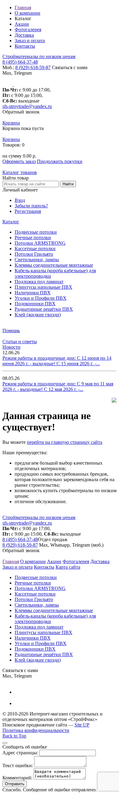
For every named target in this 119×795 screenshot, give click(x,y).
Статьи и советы (19, 341)
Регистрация (28, 211)
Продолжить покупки (59, 161)
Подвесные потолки (36, 232)
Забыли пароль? (31, 205)
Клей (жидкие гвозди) (38, 314)
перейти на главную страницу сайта (64, 442)
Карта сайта (68, 567)
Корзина (11, 122)
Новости (11, 347)
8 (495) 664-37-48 (20, 62)
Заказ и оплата (30, 40)
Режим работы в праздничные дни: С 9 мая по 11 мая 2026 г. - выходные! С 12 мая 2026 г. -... (57, 386)
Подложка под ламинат (39, 281)
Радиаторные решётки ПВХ (44, 309)
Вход (20, 200)
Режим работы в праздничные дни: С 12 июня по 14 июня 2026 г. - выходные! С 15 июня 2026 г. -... (56, 360)
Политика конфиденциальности (35, 730)
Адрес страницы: (20, 752)
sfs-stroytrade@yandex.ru (27, 106)
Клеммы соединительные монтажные (54, 265)
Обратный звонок (21, 111)
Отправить (14, 784)
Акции (22, 24)
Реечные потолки (33, 237)
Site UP (81, 724)
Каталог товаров (19, 172)
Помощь (11, 330)
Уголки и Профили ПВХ (41, 298)
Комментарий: (17, 777)
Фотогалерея (28, 29)
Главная (23, 7)
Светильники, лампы (37, 259)
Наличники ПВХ (33, 292)
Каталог (10, 221)
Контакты (25, 46)
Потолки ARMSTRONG (40, 243)
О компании (27, 13)
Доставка (24, 35)
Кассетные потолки (35, 248)
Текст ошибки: (17, 765)
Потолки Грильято (34, 254)
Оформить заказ (19, 161)
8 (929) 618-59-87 (33, 67)
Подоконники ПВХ (35, 303)
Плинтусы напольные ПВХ (43, 287)
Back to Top (14, 735)
